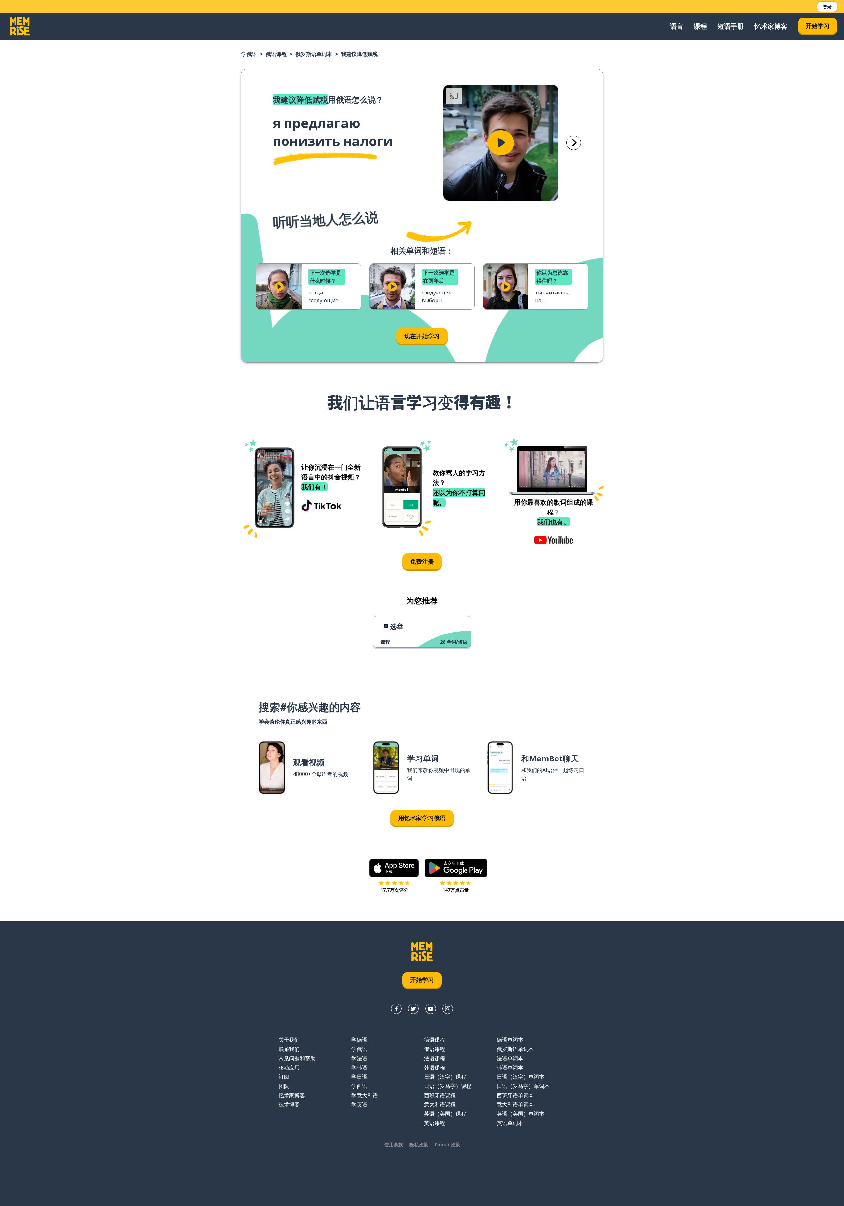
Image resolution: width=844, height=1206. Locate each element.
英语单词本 (510, 1123)
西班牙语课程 (440, 1095)
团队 (284, 1086)
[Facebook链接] (396, 1009)
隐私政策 (418, 1144)
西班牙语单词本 (515, 1095)
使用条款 (393, 1144)
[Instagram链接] (447, 1009)
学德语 (359, 1039)
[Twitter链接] (413, 1009)
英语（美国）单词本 (520, 1113)
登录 (827, 7)
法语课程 (434, 1058)
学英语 (359, 1104)
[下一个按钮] (573, 143)
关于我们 (289, 1039)
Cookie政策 (447, 1144)
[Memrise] (20, 26)
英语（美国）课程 (445, 1113)
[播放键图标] (500, 143)
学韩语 (359, 1067)
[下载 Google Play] (456, 868)
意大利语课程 (440, 1104)
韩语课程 (434, 1067)
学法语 (359, 1058)
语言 (676, 26)
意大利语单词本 (515, 1104)
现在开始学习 (422, 336)
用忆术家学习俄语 (422, 818)
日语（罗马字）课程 (447, 1086)
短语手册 (730, 26)
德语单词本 (510, 1039)
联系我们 (289, 1049)
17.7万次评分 (394, 890)
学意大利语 (364, 1095)
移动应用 (289, 1067)
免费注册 (422, 561)
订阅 (284, 1076)
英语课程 (434, 1123)
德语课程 (434, 1039)
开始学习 (817, 26)
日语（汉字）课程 (445, 1076)
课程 (700, 26)
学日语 (359, 1076)
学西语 (359, 1086)
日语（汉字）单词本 (520, 1076)
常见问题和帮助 (297, 1058)
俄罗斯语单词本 (313, 54)
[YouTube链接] (430, 1009)
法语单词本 (510, 1058)
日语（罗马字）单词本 (523, 1086)
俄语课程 (276, 54)
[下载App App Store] (394, 868)
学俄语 (249, 54)
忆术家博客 (770, 26)
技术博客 (289, 1104)
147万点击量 (455, 890)
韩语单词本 (510, 1067)
